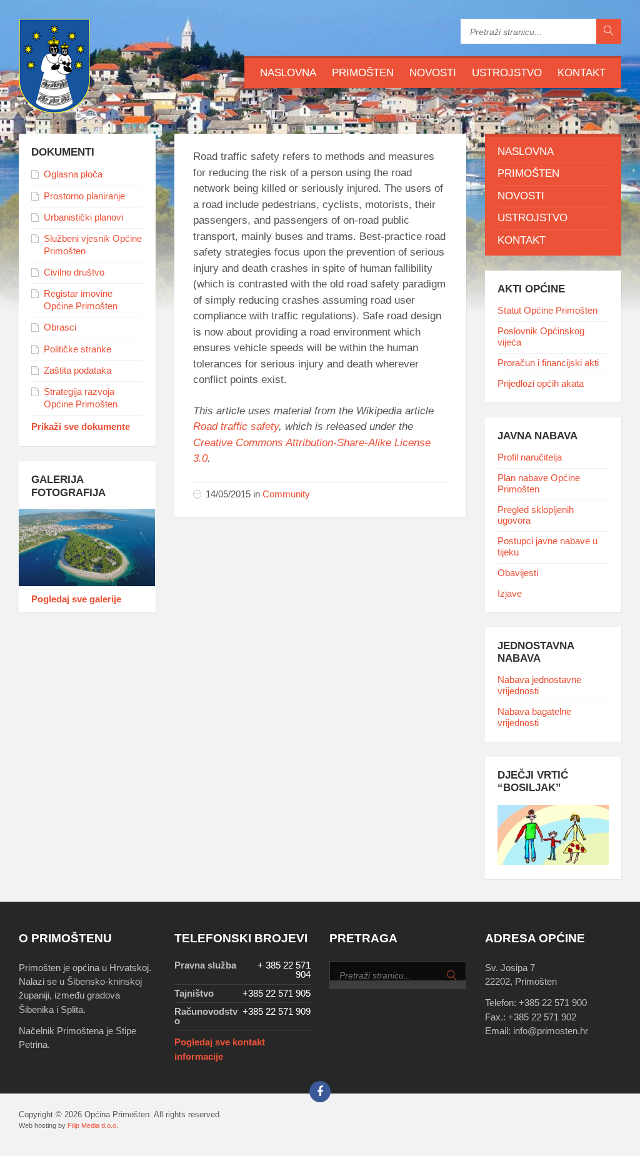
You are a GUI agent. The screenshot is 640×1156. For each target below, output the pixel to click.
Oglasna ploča (73, 174)
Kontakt (582, 73)
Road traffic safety (236, 426)
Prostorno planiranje (84, 196)
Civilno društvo (74, 272)
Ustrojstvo (507, 73)
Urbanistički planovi (83, 217)
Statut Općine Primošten (548, 311)
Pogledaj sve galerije (76, 599)
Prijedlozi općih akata (541, 384)
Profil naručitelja (530, 457)
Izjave (510, 594)
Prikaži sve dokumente (80, 427)
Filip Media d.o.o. (93, 1125)
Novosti (432, 73)
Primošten (363, 73)
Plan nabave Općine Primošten (539, 483)
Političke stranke (77, 349)
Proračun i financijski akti (548, 363)
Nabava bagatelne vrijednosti (534, 717)
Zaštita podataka (77, 371)
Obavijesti (518, 573)
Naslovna (288, 73)
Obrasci (60, 327)
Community (286, 494)
